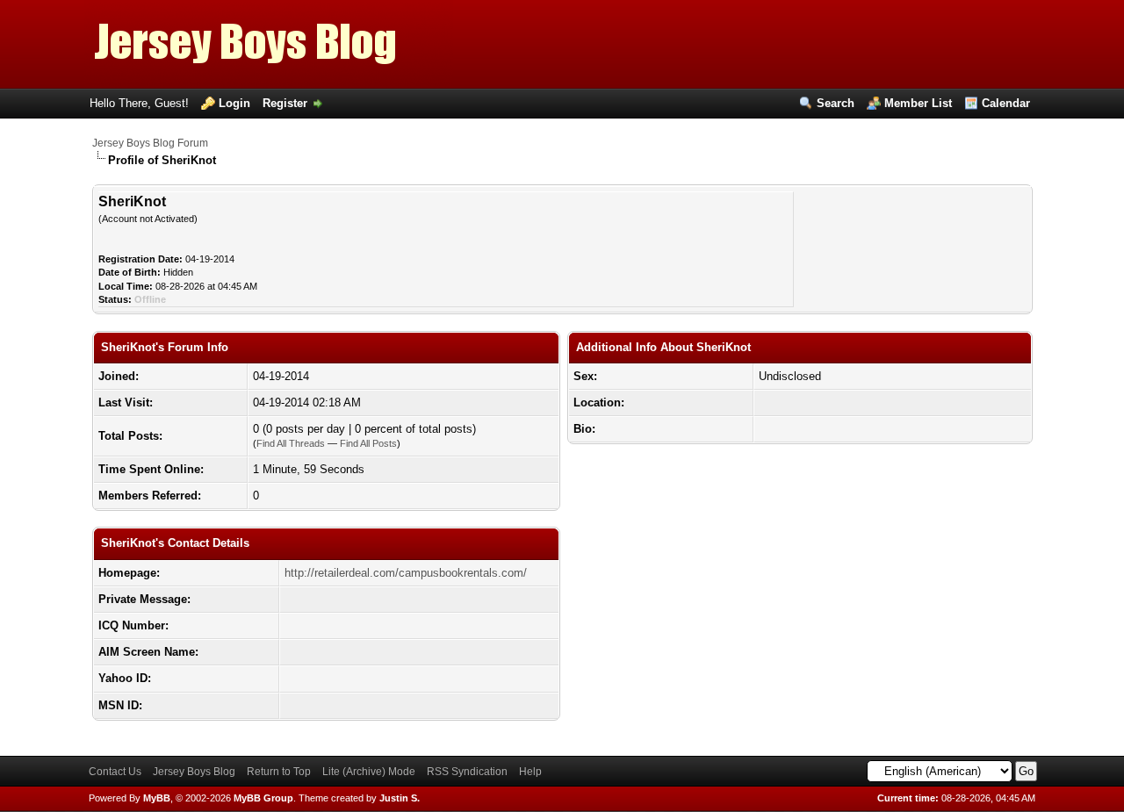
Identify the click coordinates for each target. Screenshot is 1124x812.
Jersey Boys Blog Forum (150, 143)
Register (285, 103)
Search (835, 103)
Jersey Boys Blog (194, 771)
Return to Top (279, 771)
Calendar (1006, 103)
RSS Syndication (467, 771)
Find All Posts (368, 443)
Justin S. (399, 798)
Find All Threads (290, 443)
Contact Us (115, 771)
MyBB (156, 798)
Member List (918, 103)
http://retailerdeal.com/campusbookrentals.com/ (406, 572)
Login (234, 103)
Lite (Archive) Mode (368, 771)
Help (530, 771)
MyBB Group (263, 798)
